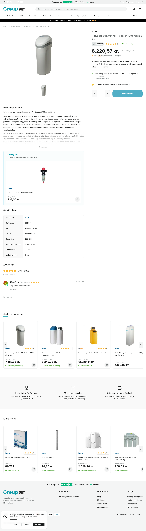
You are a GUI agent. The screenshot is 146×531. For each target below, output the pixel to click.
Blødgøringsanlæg (42, 26)
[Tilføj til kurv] (77, 199)
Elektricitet (10, 16)
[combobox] (81, 9)
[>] (141, 345)
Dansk (20, 2)
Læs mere (13, 519)
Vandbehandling (28, 26)
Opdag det (117, 55)
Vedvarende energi (65, 16)
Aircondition (33, 16)
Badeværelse (47, 16)
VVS (21, 16)
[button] (112, 44)
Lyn (117, 16)
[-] (94, 93)
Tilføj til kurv (127, 93)
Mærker (136, 16)
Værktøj (107, 16)
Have (126, 16)
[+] (107, 93)
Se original (13, 289)
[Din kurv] (140, 9)
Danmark (8, 2)
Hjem (5, 26)
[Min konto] (134, 9)
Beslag (96, 16)
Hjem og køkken (83, 16)
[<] (5, 345)
